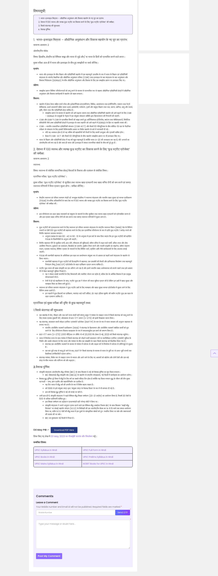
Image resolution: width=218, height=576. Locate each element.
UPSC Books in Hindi (45, 456)
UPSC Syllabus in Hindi (46, 450)
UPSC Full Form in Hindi (94, 450)
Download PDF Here (64, 430)
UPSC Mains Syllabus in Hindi (49, 463)
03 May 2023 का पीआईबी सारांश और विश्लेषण (72, 436)
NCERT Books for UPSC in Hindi (98, 463)
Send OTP (123, 512)
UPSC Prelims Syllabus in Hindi (98, 456)
